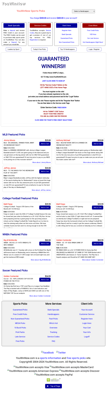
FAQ (53, 341)
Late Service (20, 337)
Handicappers (53, 314)
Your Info (87, 332)
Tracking (53, 332)
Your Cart (87, 328)
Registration (34, 40)
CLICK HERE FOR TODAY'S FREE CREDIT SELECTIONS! (53, 120)
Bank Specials (66, 34)
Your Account (86, 310)
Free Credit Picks (93, 30)
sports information (50, 358)
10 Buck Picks (20, 328)
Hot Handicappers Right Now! (93, 42)
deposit (12, 30)
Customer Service (86, 314)
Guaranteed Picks (67, 38)
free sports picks (76, 358)
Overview (53, 328)
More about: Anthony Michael (93, 162)
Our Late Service (93, 38)
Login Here (86, 323)
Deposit (14, 42)
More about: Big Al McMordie (41, 260)
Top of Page (55, 386)
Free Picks (20, 341)
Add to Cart (45, 144)
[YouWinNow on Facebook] (47, 352)
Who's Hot (53, 323)
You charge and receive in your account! (53, 18)
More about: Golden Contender (92, 260)
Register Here (66, 30)
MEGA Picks (20, 323)
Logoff (87, 337)
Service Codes (53, 337)
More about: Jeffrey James (41, 190)
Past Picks (53, 319)
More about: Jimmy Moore (41, 162)
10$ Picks (93, 34)
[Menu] (103, 3)
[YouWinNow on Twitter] (61, 352)
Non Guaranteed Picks (66, 42)
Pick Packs (20, 332)
